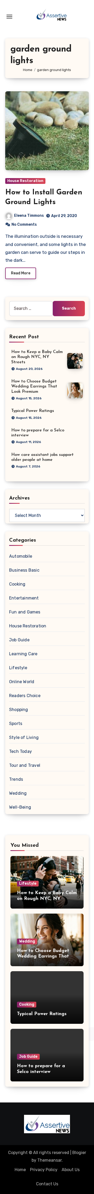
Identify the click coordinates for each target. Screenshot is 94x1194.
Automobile (20, 556)
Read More (20, 273)
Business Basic (24, 570)
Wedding (18, 793)
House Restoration (25, 181)
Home (20, 1169)
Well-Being (20, 807)
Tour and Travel (24, 765)
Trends (16, 779)
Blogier (79, 1152)
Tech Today (20, 751)
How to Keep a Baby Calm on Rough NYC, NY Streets (37, 357)
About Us (71, 1169)
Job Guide (19, 639)
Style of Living (24, 737)
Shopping (18, 709)
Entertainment (24, 598)
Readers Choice (24, 695)
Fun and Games (24, 611)
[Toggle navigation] (9, 16)
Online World (21, 681)
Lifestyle (18, 667)
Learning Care (23, 653)
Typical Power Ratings (32, 411)
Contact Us (47, 1183)
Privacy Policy (43, 1169)
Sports (15, 723)
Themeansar (49, 1160)
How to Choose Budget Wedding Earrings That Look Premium (34, 386)
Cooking (17, 584)
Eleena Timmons (29, 215)
